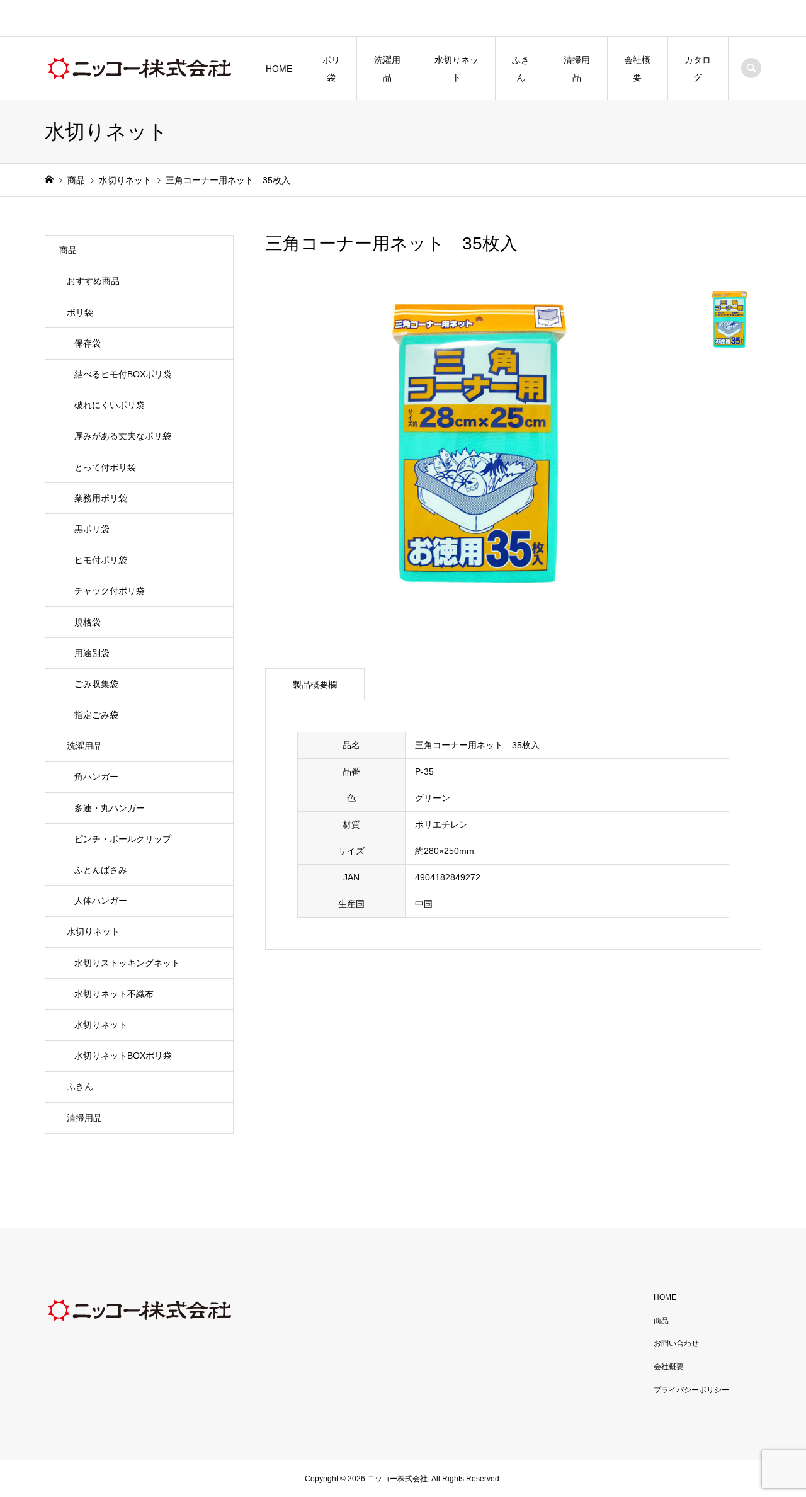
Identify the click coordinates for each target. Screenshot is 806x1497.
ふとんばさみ (100, 870)
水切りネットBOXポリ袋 (123, 1055)
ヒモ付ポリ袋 (100, 560)
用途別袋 (92, 653)
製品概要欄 (315, 685)
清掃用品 (577, 69)
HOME (279, 69)
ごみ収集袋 (96, 684)
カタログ (697, 69)
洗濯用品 (387, 69)
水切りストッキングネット (127, 963)
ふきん (521, 69)
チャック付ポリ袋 (109, 591)
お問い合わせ (676, 1343)
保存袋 (87, 343)
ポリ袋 (331, 69)
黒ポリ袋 (92, 529)
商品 (68, 250)
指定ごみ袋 (96, 715)
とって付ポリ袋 (105, 467)
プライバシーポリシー (691, 1390)
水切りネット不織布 (114, 994)
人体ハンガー (100, 901)
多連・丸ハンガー (109, 808)
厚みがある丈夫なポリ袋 (122, 436)
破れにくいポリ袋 (109, 405)
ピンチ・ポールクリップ (122, 839)
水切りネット (456, 69)
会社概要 (637, 69)
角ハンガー (96, 776)
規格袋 (87, 622)
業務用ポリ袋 (100, 498)
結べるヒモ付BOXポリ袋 (123, 374)
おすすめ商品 (93, 281)
